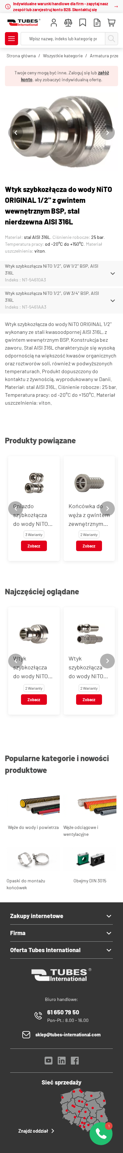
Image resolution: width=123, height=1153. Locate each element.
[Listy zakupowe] (83, 23)
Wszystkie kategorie (63, 55)
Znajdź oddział (33, 1131)
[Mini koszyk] (111, 23)
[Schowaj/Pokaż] (112, 273)
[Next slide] (107, 132)
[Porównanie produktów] (68, 23)
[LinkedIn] (62, 1062)
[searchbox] (63, 38)
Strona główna (21, 55)
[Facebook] (75, 1062)
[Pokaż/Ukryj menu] (11, 38)
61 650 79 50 (63, 1012)
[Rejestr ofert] (97, 23)
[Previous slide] (15, 132)
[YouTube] (48, 1062)
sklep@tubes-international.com (68, 1034)
